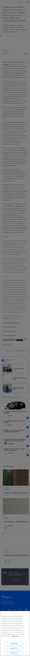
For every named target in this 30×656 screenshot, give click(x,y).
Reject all (14, 648)
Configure (13, 643)
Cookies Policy (15, 636)
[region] (15, 633)
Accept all (14, 653)
